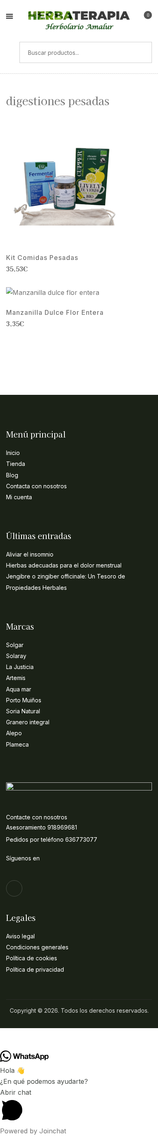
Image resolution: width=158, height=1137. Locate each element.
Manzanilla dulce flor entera (55, 312)
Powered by (33, 1131)
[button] (144, 17)
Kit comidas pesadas (42, 258)
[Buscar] (9, 52)
